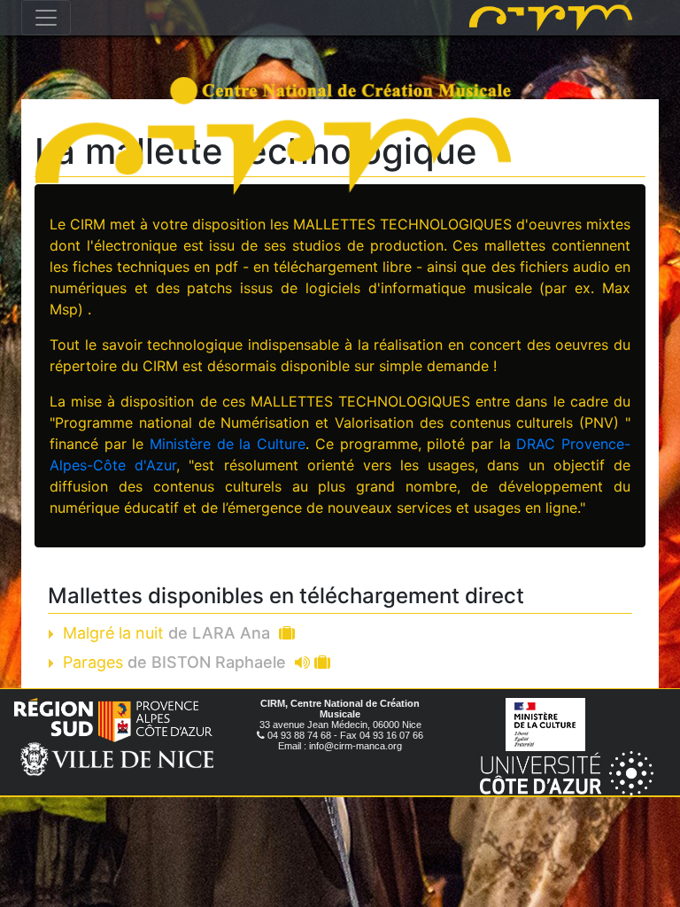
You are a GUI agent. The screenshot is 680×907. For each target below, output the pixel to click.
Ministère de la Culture (227, 444)
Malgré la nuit (166, 633)
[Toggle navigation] (46, 17)
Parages (174, 662)
